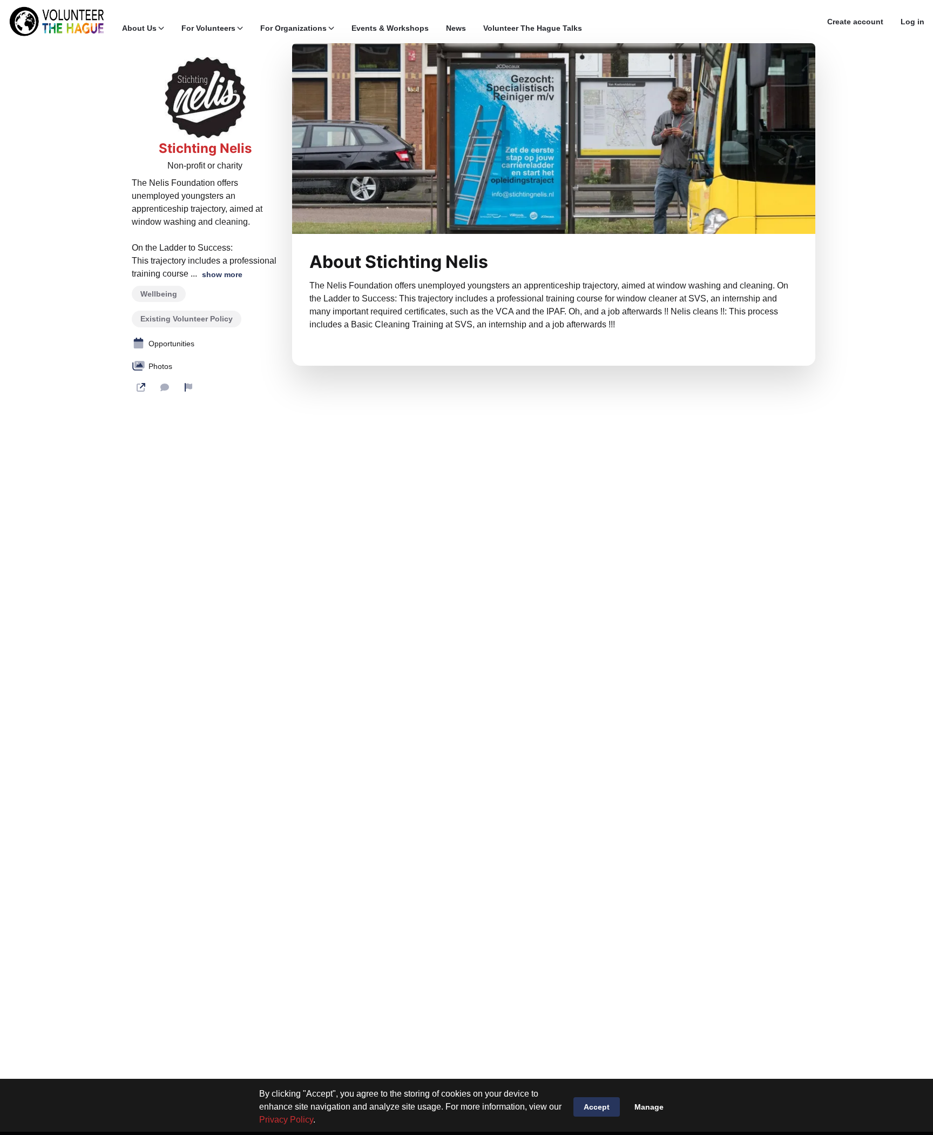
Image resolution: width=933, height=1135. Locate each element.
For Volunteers (208, 28)
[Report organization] (188, 387)
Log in (912, 21)
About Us (139, 28)
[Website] (141, 387)
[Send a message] (165, 387)
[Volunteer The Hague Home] (57, 22)
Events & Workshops (390, 28)
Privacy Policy (286, 1119)
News (456, 28)
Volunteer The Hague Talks (532, 28)
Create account (855, 21)
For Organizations (293, 28)
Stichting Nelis (205, 148)
